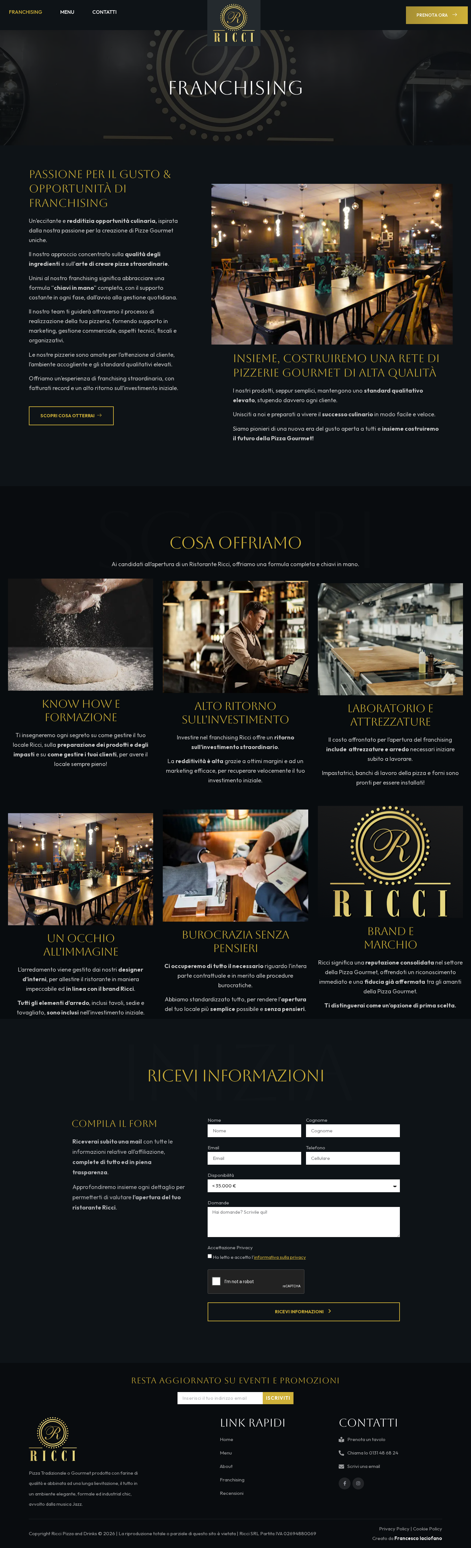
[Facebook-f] (344, 1483)
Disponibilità (221, 1175)
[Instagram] (358, 1483)
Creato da (407, 1538)
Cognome (316, 1120)
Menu (67, 12)
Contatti (104, 12)
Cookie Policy (427, 1529)
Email (213, 1148)
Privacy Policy (394, 1529)
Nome (214, 1120)
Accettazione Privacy (230, 1248)
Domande (218, 1203)
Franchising (25, 12)
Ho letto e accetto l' (259, 1257)
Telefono (315, 1148)
